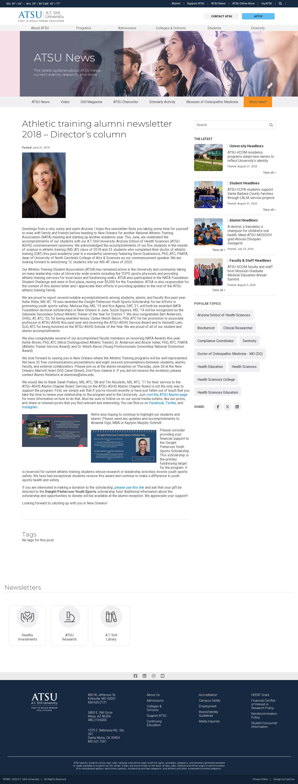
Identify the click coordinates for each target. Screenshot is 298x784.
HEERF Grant (260, 695)
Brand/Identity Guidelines (208, 714)
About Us (153, 695)
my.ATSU (266, 3)
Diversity (258, 28)
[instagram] (153, 676)
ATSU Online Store (243, 3)
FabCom (290, 779)
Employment (207, 706)
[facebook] (135, 676)
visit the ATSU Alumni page (166, 395)
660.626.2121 (97, 702)
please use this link (129, 487)
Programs (83, 28)
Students (214, 28)
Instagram (29, 407)
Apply (258, 16)
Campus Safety (209, 701)
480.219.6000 (97, 720)
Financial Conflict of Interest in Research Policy (263, 704)
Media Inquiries (209, 721)
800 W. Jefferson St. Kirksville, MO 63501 (102, 697)
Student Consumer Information (264, 725)
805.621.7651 (97, 741)
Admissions (127, 28)
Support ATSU (195, 3)
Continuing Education (154, 723)
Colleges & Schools (171, 28)
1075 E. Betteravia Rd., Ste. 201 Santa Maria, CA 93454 (106, 734)
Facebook (156, 403)
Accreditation (208, 695)
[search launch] (280, 3)
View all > (269, 172)
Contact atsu (221, 16)
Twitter (171, 403)
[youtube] (162, 676)
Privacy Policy (260, 779)
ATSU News (218, 3)
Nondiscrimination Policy (264, 715)
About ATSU (40, 28)
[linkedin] (144, 676)
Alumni (176, 3)
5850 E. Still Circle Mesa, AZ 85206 (100, 714)
